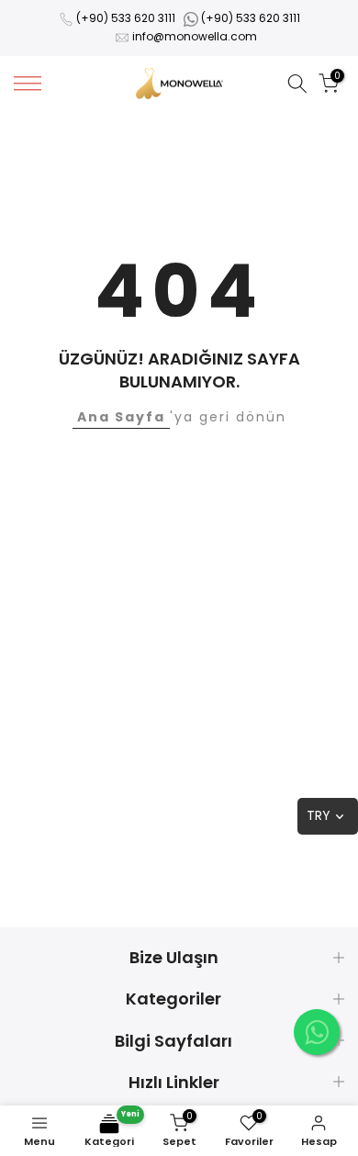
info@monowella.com (194, 36)
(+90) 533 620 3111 (125, 18)
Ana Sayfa (121, 417)
